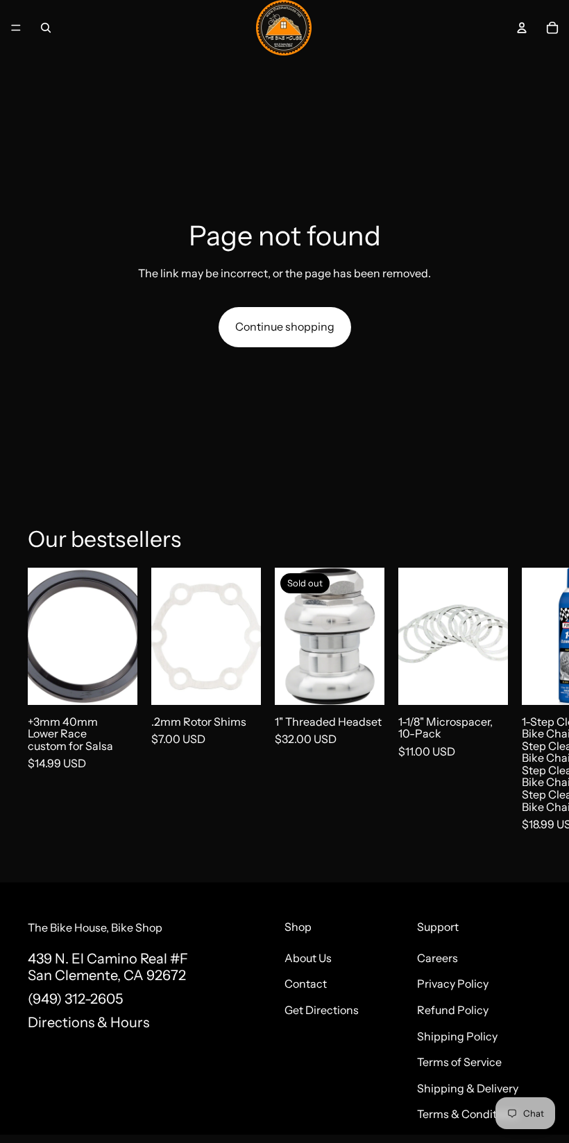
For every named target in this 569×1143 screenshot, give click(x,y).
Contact (305, 984)
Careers (437, 957)
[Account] (522, 27)
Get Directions (321, 1010)
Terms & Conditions (467, 1114)
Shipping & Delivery (467, 1087)
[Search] (46, 27)
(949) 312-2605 (75, 999)
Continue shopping (284, 326)
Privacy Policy (453, 984)
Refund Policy (453, 1010)
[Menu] (16, 28)
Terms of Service (459, 1062)
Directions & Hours (88, 1022)
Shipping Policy (457, 1035)
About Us (308, 957)
